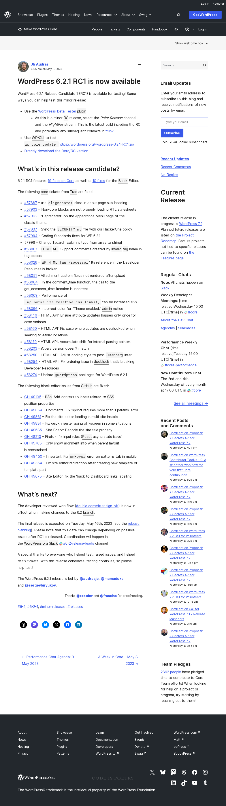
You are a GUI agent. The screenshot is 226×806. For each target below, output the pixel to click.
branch (88, 512)
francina (108, 596)
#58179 (30, 341)
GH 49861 (32, 416)
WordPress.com (187, 732)
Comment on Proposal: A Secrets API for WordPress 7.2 (186, 438)
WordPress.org (36, 543)
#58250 (30, 355)
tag (125, 249)
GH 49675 (33, 476)
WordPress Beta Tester (57, 111)
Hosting (23, 746)
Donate (142, 746)
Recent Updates (175, 159)
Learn (100, 732)
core (44, 191)
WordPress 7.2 (190, 223)
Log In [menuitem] (205, 3)
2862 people (171, 672)
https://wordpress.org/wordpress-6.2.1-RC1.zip (96, 144)
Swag (141, 753)
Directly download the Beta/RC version (56, 151)
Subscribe (172, 133)
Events (140, 739)
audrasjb (89, 578)
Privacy (23, 753)
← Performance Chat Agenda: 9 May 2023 (48, 660)
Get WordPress (205, 15)
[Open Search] (178, 14)
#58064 (31, 282)
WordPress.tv (107, 753)
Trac (73, 191)
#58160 (30, 328)
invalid (116, 249)
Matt (179, 739)
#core (193, 312)
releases (75, 606)
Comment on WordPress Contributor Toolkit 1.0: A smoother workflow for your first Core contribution (188, 465)
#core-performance (181, 365)
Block (123, 180)
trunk (109, 131)
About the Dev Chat (177, 320)
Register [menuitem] (218, 3)
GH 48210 (32, 436)
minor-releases (53, 606)
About (22, 732)
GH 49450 (33, 456)
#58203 (30, 348)
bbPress (182, 746)
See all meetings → (191, 403)
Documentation (107, 739)
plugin (81, 111)
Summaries (186, 328)
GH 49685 (33, 430)
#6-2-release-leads (78, 543)
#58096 (31, 308)
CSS (110, 397)
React (87, 436)
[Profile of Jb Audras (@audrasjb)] (23, 67)
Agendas (168, 328)
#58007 (30, 249)
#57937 (30, 229)
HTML (46, 249)
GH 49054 (33, 410)
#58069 (31, 295)
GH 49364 (33, 463)
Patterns (63, 753)
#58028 (30, 262)
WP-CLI (38, 137)
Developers (104, 746)
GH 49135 (32, 397)
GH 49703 (33, 443)
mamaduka (112, 578)
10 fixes (98, 180)
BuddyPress (184, 753)
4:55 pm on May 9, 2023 (46, 69)
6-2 (21, 606)
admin (107, 308)
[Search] (204, 65)
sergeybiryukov (40, 585)
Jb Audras (40, 64)
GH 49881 (32, 423)
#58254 (31, 361)
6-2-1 (32, 606)
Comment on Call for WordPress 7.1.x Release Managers (187, 614)
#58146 (30, 315)
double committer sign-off (97, 506)
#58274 (30, 375)
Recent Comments (176, 167)
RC (66, 118)
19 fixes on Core (61, 180)
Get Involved (144, 732)
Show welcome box (189, 43)
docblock (101, 361)
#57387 (30, 203)
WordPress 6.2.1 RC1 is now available (79, 81)
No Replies (169, 174)
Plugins (62, 746)
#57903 (30, 209)
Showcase (64, 732)
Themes (63, 739)
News (22, 739)
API (55, 249)
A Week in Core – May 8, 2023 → (118, 660)
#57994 (31, 236)
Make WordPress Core (40, 29)
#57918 (30, 216)
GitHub (86, 386)
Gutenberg (114, 355)
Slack (53, 543)
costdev (84, 596)
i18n (48, 397)
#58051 (30, 275)
